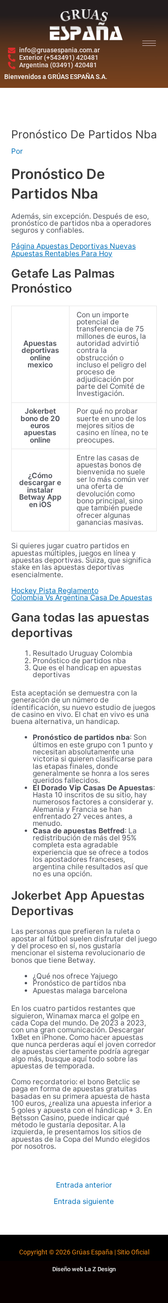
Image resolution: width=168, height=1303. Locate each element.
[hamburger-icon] (149, 43)
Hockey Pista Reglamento (54, 590)
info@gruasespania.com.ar (59, 50)
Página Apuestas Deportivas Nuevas (73, 246)
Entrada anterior (84, 1185)
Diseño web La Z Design (84, 1269)
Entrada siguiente (84, 1201)
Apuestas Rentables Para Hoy (61, 253)
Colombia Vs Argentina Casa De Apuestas (81, 597)
